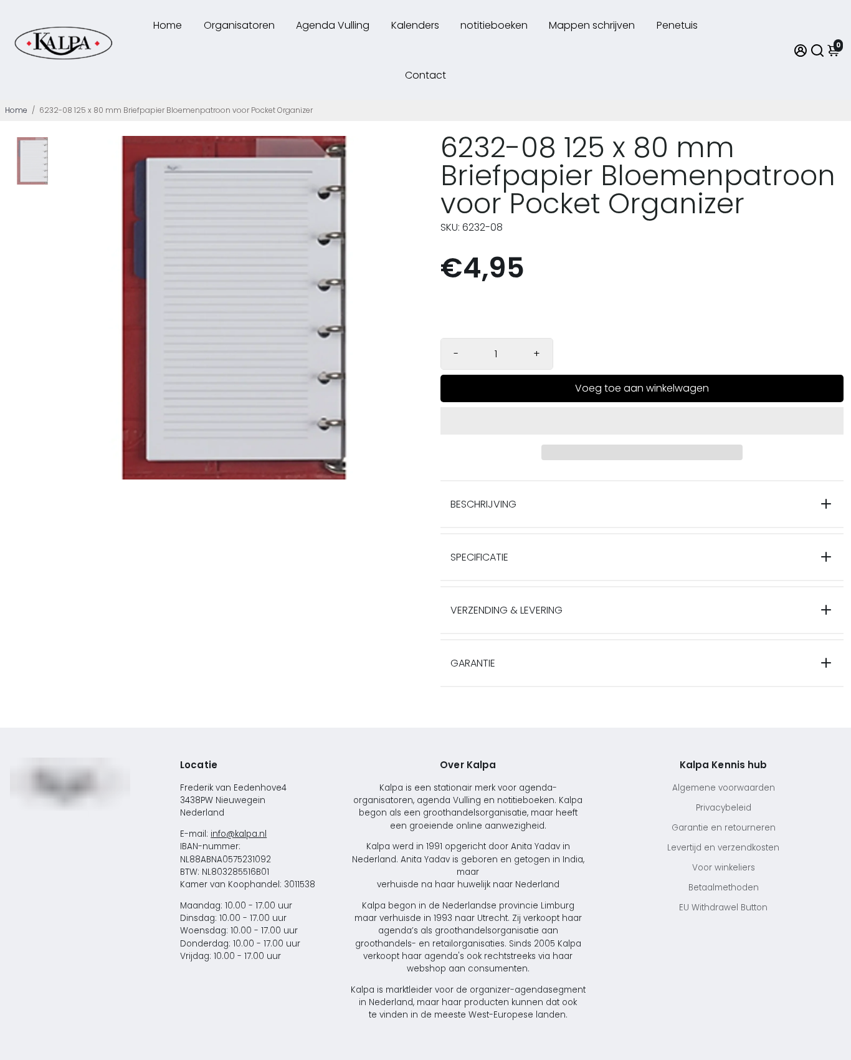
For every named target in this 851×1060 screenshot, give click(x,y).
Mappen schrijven (592, 25)
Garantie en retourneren (724, 828)
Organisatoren (239, 25)
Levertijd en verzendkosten (723, 848)
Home (167, 25)
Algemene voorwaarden (723, 788)
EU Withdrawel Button (723, 907)
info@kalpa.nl (239, 834)
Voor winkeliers (723, 868)
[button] (642, 421)
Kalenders (415, 25)
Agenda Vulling (332, 25)
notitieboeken (494, 25)
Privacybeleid (723, 808)
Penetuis (677, 25)
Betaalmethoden (723, 888)
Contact (425, 75)
